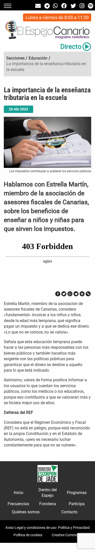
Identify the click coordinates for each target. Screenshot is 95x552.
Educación (38, 58)
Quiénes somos (26, 512)
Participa (77, 503)
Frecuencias (18, 503)
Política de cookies (27, 535)
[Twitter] (63, 293)
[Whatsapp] (69, 293)
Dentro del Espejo (48, 492)
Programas (77, 492)
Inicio (18, 492)
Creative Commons (67, 535)
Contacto (69, 512)
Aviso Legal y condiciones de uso (30, 528)
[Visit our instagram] (82, 6)
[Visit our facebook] (64, 6)
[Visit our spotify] (90, 6)
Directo (71, 46)
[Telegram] (76, 293)
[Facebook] (57, 293)
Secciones (15, 58)
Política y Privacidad (74, 528)
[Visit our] (38, 6)
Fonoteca (47, 503)
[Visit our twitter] (73, 6)
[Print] (82, 293)
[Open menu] (7, 6)
